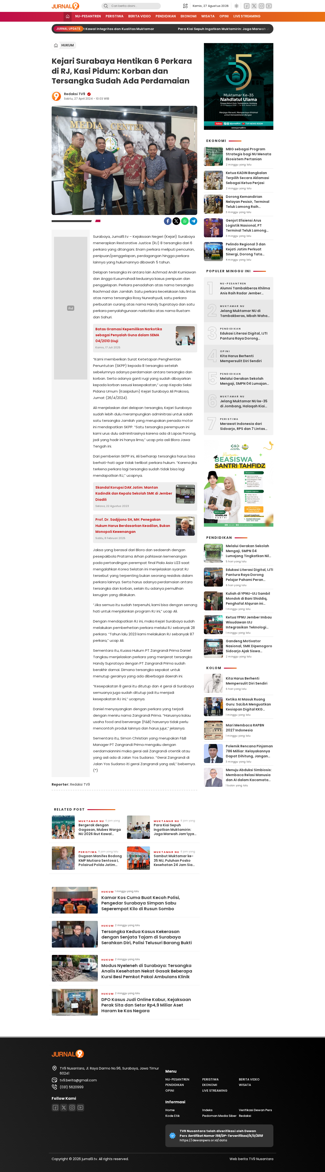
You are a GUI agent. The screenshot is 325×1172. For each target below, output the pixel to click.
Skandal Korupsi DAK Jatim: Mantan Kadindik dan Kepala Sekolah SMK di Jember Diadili (133, 493)
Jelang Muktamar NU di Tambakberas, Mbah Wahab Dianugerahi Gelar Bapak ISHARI (245, 313)
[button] (186, 6)
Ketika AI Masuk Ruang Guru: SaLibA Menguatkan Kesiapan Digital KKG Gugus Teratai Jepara (248, 707)
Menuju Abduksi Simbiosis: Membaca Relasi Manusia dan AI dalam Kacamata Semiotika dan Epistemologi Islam (249, 780)
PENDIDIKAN (166, 16)
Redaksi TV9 (74, 94)
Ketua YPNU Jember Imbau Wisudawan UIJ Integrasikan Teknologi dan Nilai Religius (249, 625)
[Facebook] (246, 6)
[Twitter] (254, 6)
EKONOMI (189, 16)
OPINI (224, 16)
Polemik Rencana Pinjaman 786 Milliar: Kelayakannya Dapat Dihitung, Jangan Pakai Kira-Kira (249, 754)
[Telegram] (193, 221)
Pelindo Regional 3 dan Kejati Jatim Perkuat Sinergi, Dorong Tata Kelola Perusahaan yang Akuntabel (247, 254)
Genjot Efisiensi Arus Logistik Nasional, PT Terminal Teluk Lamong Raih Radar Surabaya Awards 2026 (246, 230)
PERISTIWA (114, 16)
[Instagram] (261, 6)
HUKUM (67, 45)
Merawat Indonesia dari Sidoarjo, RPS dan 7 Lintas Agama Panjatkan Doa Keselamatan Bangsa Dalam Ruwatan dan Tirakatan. (245, 426)
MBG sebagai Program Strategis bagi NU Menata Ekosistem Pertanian (248, 154)
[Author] (56, 96)
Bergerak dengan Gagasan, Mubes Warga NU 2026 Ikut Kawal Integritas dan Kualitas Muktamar (100, 829)
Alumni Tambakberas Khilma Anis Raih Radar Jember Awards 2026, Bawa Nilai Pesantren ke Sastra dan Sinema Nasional (245, 291)
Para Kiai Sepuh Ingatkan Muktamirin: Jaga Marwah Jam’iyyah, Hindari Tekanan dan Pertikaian (175, 829)
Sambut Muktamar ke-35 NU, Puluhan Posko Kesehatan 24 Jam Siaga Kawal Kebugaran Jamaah (175, 860)
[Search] (106, 6)
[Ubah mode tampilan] (236, 6)
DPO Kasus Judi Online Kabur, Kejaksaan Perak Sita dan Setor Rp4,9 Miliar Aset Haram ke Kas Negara (146, 1005)
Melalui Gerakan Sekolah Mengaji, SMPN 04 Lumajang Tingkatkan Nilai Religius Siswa (244, 381)
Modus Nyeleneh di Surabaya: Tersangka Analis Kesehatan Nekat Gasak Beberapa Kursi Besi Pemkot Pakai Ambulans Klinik (146, 971)
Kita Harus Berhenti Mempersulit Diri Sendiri (241, 358)
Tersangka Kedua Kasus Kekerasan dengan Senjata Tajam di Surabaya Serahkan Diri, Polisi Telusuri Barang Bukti (146, 937)
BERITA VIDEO (139, 16)
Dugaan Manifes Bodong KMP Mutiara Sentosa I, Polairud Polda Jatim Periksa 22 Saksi (100, 860)
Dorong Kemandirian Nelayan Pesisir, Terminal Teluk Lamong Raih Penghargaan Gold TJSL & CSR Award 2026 (248, 206)
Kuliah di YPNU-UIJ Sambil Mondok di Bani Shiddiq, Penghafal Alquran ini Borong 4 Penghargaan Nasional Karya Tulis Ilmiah (249, 603)
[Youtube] (269, 6)
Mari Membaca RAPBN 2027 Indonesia (245, 728)
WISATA (208, 16)
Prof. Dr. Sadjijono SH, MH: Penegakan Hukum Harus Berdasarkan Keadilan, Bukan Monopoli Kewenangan (132, 525)
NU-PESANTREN (88, 16)
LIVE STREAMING (247, 16)
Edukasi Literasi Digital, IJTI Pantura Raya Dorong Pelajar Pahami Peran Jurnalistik (243, 336)
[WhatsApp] (185, 221)
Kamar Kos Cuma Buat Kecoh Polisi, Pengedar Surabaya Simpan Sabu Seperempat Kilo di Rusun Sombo (140, 903)
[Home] (68, 17)
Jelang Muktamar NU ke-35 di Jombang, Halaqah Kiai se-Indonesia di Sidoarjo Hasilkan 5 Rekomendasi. (243, 404)
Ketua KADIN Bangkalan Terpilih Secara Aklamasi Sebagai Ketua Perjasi (247, 177)
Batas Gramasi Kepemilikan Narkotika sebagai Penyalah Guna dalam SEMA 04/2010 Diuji (128, 335)
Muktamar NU (91, 821)
